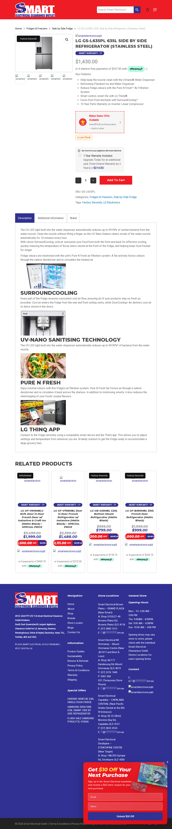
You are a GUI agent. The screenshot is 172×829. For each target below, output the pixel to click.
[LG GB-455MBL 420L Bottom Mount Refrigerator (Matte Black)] (103, 485)
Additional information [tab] (51, 218)
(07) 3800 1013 (109, 628)
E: (141, 679)
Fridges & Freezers (37, 28)
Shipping (72, 679)
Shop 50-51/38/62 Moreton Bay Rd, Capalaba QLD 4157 (109, 720)
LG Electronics (111, 202)
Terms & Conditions (79, 670)
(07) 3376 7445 (109, 672)
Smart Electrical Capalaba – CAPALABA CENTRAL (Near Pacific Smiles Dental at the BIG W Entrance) (111, 703)
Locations (138, 650)
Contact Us (74, 632)
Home (18, 28)
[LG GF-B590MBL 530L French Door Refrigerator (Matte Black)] (139, 485)
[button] (155, 9)
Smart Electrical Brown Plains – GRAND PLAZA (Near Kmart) (111, 608)
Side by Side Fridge (62, 28)
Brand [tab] (73, 218)
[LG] (88, 36)
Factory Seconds (92, 202)
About (71, 608)
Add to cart (116, 180)
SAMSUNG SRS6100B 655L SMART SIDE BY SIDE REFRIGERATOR (79, 710)
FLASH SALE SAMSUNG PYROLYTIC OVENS (81, 720)
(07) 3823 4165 (109, 728)
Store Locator (76, 622)
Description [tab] (25, 218)
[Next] (67, 79)
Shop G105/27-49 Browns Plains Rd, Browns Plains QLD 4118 (111, 620)
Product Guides (76, 651)
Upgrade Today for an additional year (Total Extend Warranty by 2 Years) (102, 161)
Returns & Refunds (78, 660)
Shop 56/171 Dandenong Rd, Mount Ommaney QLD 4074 (110, 664)
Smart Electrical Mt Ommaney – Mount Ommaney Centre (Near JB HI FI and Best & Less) (111, 648)
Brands (71, 618)
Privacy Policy (75, 665)
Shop (70, 613)
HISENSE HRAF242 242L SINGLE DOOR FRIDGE (81, 700)
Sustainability (75, 656)
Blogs (71, 627)
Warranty (72, 675)
